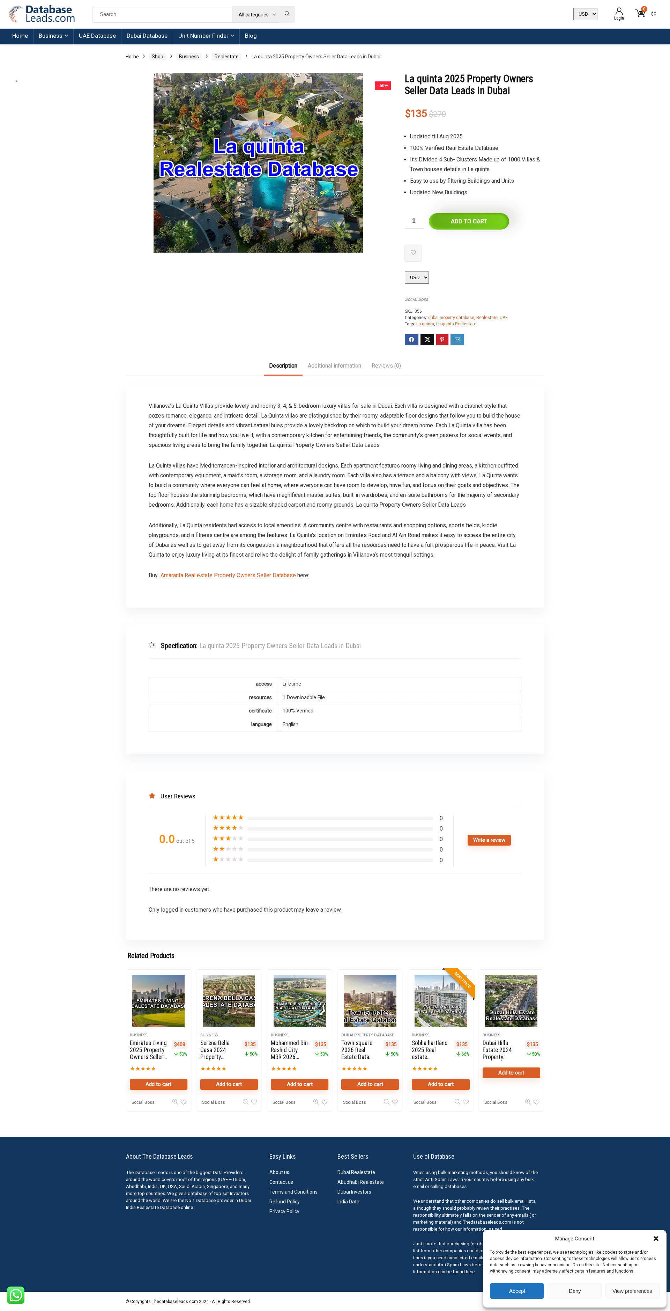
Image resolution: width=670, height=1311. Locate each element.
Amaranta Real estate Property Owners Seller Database (228, 575)
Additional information (334, 365)
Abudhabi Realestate (360, 1182)
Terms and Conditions (293, 1192)
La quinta (425, 323)
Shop (157, 56)
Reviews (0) (386, 365)
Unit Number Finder (203, 35)
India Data (348, 1201)
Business (50, 35)
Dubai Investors (354, 1192)
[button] (656, 1238)
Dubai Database (147, 35)
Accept (517, 1291)
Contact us (281, 1182)
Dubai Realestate (356, 1172)
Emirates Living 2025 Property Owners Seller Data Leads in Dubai (148, 1057)
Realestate (227, 56)
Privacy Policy (284, 1211)
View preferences (632, 1291)
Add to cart (469, 221)
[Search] (287, 14)
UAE (504, 317)
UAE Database (97, 35)
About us (279, 1172)
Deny (575, 1291)
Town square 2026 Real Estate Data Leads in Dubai (358, 1053)
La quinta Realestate (456, 323)
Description (283, 365)
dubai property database (451, 317)
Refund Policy (284, 1201)
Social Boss (416, 299)
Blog (251, 35)
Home (20, 35)
